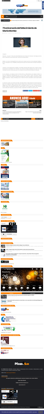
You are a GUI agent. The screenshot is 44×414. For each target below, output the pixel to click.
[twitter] (41, 1)
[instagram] (38, 1)
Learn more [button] (34, 412)
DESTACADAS (39, 20)
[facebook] (37, 1)
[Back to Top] (42, 407)
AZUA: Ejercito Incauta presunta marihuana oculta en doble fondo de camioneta (35, 105)
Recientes (11, 293)
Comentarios (32, 293)
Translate (9, 218)
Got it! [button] (40, 412)
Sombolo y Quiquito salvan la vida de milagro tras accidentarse (17, 245)
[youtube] (40, 1)
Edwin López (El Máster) (10, 372)
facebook (41, 118)
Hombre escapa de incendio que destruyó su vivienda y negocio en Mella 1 (18, 20)
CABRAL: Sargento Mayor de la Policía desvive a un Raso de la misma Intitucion (20, 249)
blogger (33, 118)
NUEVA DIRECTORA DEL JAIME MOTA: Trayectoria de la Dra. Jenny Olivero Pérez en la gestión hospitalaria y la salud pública (22, 254)
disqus (37, 118)
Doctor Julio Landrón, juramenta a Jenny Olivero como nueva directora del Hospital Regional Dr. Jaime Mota (21, 104)
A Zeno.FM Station (4, 236)
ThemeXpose (27, 407)
